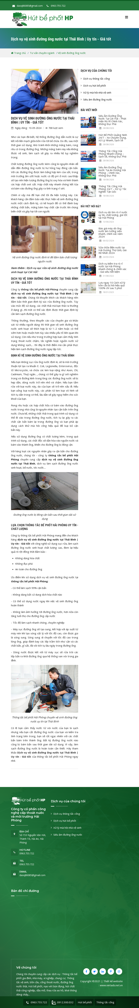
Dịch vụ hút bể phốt (94, 85)
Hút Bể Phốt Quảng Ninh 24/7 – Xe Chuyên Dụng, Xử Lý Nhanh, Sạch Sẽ (112, 137)
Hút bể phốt (85, 1002)
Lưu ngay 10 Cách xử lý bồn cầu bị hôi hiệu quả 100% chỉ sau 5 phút (111, 285)
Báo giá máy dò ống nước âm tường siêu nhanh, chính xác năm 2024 (110, 232)
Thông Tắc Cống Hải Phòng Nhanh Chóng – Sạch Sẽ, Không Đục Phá (112, 153)
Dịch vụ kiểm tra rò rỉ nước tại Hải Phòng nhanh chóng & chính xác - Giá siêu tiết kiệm (112, 267)
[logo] (45, 19)
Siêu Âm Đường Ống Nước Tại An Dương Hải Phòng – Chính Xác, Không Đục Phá (112, 171)
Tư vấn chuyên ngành (42, 53)
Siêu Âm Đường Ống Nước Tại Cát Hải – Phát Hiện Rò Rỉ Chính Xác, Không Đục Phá (112, 120)
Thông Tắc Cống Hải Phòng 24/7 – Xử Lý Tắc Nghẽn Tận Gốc (112, 188)
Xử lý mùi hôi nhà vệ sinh (97, 92)
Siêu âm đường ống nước (97, 99)
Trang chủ (19, 53)
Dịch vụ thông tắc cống (96, 78)
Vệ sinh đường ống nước (72, 53)
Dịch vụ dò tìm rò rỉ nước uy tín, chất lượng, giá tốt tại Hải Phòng (112, 214)
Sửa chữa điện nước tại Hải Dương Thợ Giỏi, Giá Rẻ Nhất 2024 (112, 250)
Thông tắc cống (105, 1002)
